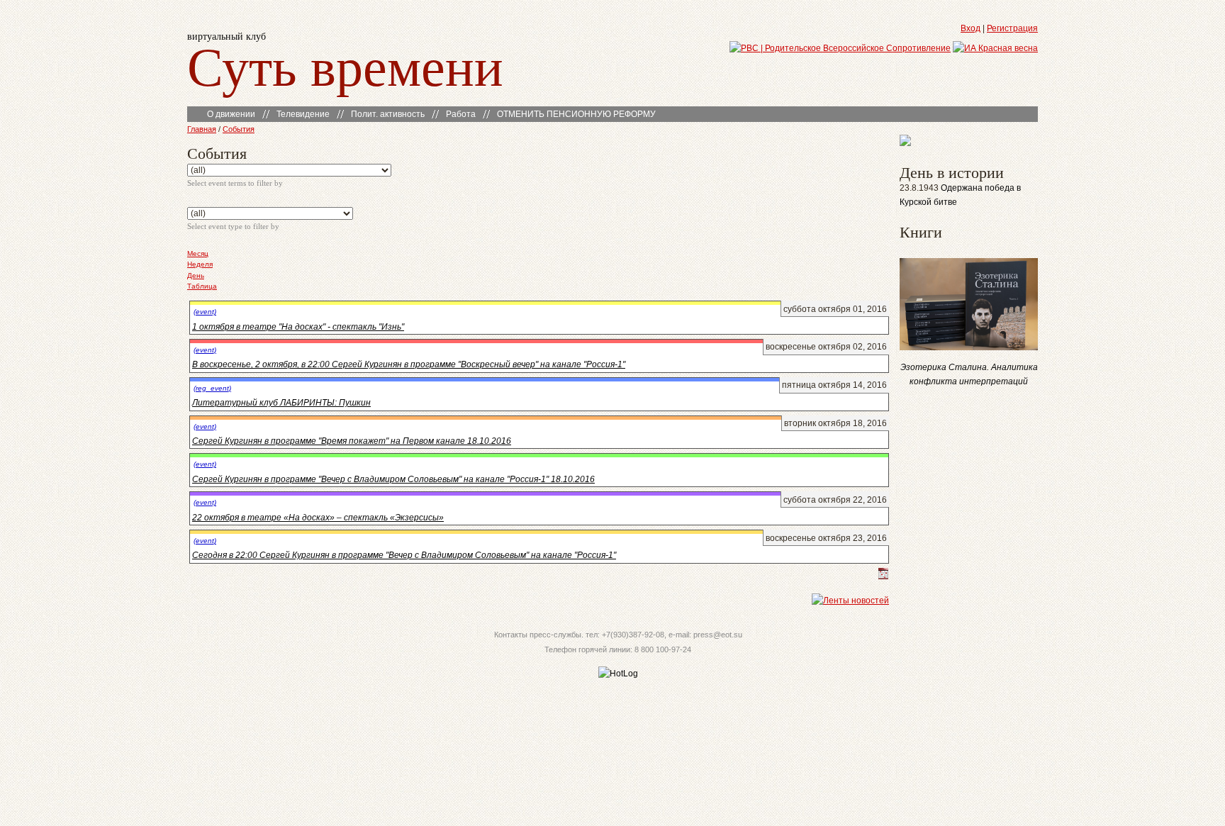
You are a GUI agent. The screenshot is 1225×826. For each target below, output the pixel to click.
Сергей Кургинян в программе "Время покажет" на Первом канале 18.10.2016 (351, 441)
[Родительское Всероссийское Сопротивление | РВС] (840, 48)
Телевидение (303, 114)
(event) (205, 312)
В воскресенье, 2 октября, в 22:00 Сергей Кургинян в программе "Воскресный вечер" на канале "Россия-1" (408, 364)
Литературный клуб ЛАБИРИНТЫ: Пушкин (281, 403)
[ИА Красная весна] (995, 48)
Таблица (202, 286)
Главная (201, 129)
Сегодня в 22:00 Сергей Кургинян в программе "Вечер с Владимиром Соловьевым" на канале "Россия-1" (404, 555)
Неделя (200, 264)
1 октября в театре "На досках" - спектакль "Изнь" (298, 327)
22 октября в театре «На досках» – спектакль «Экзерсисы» (318, 518)
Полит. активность (388, 114)
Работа (461, 114)
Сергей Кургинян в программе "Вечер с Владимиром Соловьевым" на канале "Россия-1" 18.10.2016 (393, 479)
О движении (231, 114)
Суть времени (345, 65)
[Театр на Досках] (905, 143)
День (195, 275)
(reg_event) (212, 388)
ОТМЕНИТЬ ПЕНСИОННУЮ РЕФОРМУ (576, 114)
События (238, 129)
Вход (970, 28)
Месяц (197, 253)
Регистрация (1012, 28)
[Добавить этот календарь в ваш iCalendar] (883, 576)
